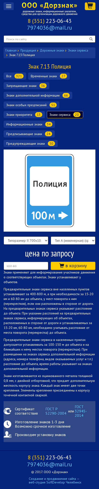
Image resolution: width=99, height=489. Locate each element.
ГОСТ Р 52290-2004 (55, 411)
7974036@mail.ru (49, 27)
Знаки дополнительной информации (37, 95)
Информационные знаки (28, 124)
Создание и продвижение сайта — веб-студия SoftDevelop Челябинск (55, 480)
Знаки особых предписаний (30, 105)
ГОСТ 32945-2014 (81, 411)
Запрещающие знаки (25, 86)
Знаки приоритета (23, 114)
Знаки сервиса (64, 114)
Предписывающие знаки (28, 134)
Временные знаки (48, 76)
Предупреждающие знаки (29, 143)
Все (14, 76)
